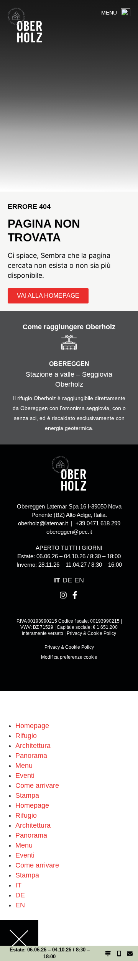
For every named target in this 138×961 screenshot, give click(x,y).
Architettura (33, 745)
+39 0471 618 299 (98, 523)
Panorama (31, 755)
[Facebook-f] (75, 595)
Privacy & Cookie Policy (91, 633)
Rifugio (26, 736)
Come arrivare (37, 785)
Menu (24, 765)
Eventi (24, 775)
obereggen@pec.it (69, 531)
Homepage (32, 726)
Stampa (27, 795)
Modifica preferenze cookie (69, 657)
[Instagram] (63, 595)
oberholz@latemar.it (43, 523)
